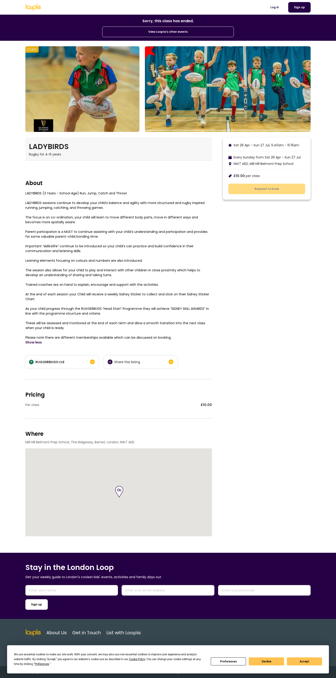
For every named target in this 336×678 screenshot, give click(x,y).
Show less (33, 342)
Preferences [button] (42, 664)
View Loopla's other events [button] (168, 32)
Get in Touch (86, 632)
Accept (304, 661)
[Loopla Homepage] (33, 7)
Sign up (36, 604)
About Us (56, 632)
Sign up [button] (299, 7)
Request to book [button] (267, 189)
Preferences (228, 661)
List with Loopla (123, 632)
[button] (119, 491)
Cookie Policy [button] (137, 659)
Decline (266, 661)
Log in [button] (274, 7)
